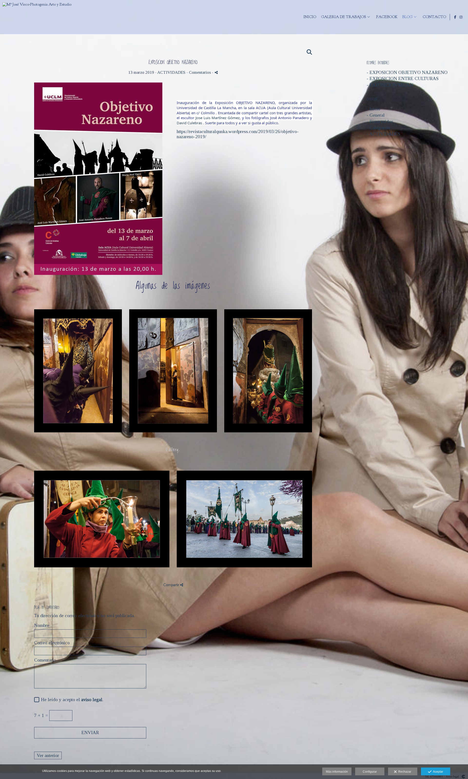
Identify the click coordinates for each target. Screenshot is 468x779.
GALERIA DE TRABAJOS (343, 17)
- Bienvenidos (380, 121)
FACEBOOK (386, 17)
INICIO (309, 17)
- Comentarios (199, 72)
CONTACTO (434, 17)
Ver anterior (48, 755)
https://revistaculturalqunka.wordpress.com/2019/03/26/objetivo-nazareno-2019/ (238, 134)
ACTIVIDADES (171, 72)
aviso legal (91, 699)
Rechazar (404, 771)
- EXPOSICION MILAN (390, 84)
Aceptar (437, 771)
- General (376, 115)
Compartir (171, 585)
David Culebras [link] (189, 122)
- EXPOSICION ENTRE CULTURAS (403, 78)
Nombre (41, 625)
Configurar (370, 771)
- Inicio (373, 108)
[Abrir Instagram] (460, 17)
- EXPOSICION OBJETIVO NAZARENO (407, 72)
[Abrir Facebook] (455, 17)
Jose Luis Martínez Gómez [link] (217, 117)
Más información (337, 771)
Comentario (45, 660)
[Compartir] (216, 72)
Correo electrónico (52, 642)
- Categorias (378, 127)
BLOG (407, 17)
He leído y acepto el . (71, 699)
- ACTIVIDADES (383, 133)
